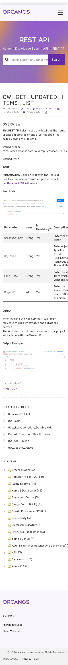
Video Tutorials (12, 631)
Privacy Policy (30, 659)
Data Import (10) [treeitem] (22, 559)
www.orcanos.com (29, 652)
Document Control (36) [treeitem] (26, 497)
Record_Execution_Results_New (29, 434)
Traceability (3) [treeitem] (21, 518)
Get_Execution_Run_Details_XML (30, 427)
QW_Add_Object (18, 441)
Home (7, 48)
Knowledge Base (27, 48)
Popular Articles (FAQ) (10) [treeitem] (28, 476)
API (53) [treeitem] (17, 552)
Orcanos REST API (18, 183)
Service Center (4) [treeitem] (23, 538)
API (45, 48)
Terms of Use (10, 659)
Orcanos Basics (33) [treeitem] (24, 470)
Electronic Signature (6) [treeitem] (26, 525)
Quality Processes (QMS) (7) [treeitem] (29, 511)
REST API (58, 48)
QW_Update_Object (20, 447)
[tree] (34, 518)
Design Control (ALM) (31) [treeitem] (27, 504)
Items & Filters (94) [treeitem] (24, 483)
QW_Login (14, 421)
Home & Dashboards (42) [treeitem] (27, 490)
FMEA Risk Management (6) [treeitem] (28, 532)
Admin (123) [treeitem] (19, 566)
